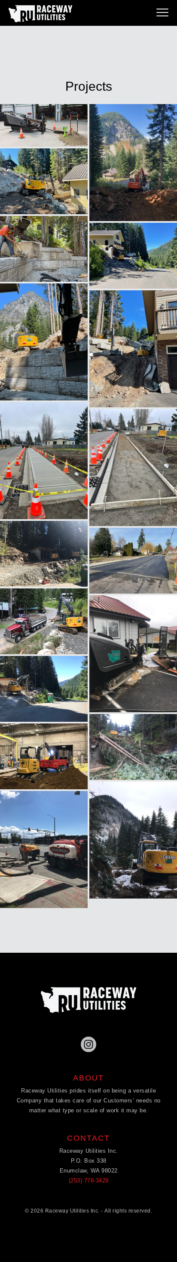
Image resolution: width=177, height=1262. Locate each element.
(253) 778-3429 (89, 1180)
